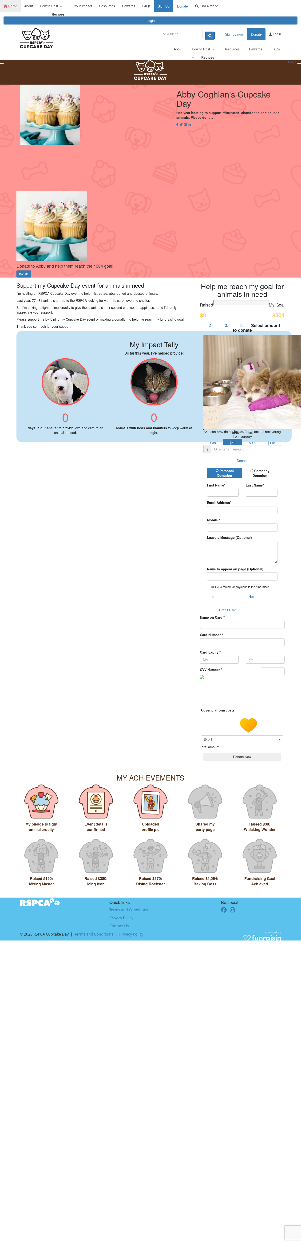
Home (12, 6)
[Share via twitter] (181, 124)
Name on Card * (212, 617)
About (28, 6)
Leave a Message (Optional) (229, 537)
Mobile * (213, 520)
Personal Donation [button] (225, 473)
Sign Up (164, 6)
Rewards (128, 6)
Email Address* (219, 502)
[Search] (210, 36)
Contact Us (119, 925)
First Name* (216, 485)
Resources (107, 6)
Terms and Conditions (128, 909)
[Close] (299, 63)
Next (252, 596)
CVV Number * (211, 669)
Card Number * (211, 634)
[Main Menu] (2, 63)
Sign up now (234, 34)
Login (151, 20)
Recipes (58, 14)
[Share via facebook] (177, 124)
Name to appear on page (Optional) (235, 569)
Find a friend (208, 6)
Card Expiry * (210, 652)
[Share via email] (185, 124)
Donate (182, 6)
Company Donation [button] (261, 473)
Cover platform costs (218, 710)
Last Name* (255, 485)
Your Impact (83, 6)
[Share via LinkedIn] (189, 124)
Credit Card (227, 610)
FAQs (146, 6)
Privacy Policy (121, 917)
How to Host (49, 6)
